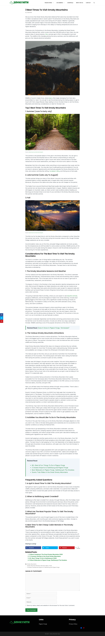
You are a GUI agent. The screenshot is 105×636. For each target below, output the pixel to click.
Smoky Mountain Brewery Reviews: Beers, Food (39, 565)
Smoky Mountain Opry (55, 633)
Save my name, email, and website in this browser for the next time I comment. (51, 605)
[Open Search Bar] (94, 2)
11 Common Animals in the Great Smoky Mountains (45, 556)
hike (46, 34)
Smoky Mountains (31, 564)
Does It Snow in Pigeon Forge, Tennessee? (54, 328)
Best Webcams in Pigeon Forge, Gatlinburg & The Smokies (53, 470)
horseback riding (54, 171)
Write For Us (79, 2)
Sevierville (70, 2)
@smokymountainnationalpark (36, 152)
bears (50, 98)
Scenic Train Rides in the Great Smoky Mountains (50, 472)
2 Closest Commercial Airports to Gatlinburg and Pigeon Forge (43, 567)
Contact (88, 2)
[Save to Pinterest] (1, 321)
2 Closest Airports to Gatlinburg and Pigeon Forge (50, 468)
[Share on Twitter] (1, 318)
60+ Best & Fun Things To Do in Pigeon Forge (48, 465)
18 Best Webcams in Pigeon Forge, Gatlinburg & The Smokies (48, 560)
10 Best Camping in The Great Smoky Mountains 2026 (46, 554)
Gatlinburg (59, 2)
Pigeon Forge (48, 2)
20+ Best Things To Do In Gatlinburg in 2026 (43, 558)
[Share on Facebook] (1, 314)
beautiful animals (72, 296)
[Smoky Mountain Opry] (19, 2)
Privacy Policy (73, 624)
